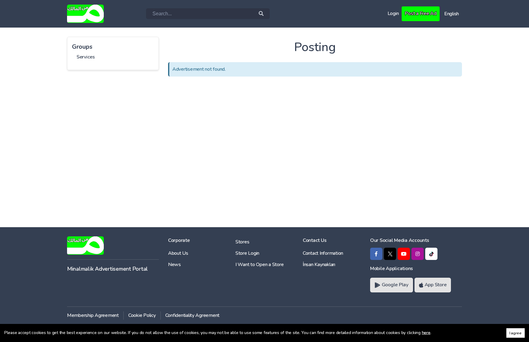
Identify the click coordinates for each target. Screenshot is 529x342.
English (451, 13)
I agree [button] (515, 333)
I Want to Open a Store (259, 264)
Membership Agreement (93, 315)
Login (393, 13)
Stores (242, 242)
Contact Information (323, 253)
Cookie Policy (142, 315)
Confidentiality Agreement (192, 315)
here (426, 333)
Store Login (247, 253)
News (174, 264)
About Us (178, 253)
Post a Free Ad (420, 13)
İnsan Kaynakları (319, 264)
